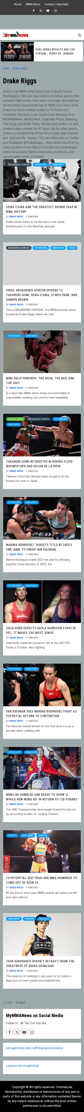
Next (22, 1002)
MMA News (33, 4)
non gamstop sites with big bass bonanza (34, 1048)
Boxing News (15, 419)
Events (12, 835)
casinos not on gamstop (22, 1066)
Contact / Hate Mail (56, 4)
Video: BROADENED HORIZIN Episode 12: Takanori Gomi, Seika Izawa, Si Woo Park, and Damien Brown (41, 294)
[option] (42, 51)
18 (16, 1002)
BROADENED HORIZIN (18, 164)
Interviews (41, 164)
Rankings (44, 918)
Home (17, 4)
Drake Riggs (16, 216)
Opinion (42, 835)
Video (72, 248)
